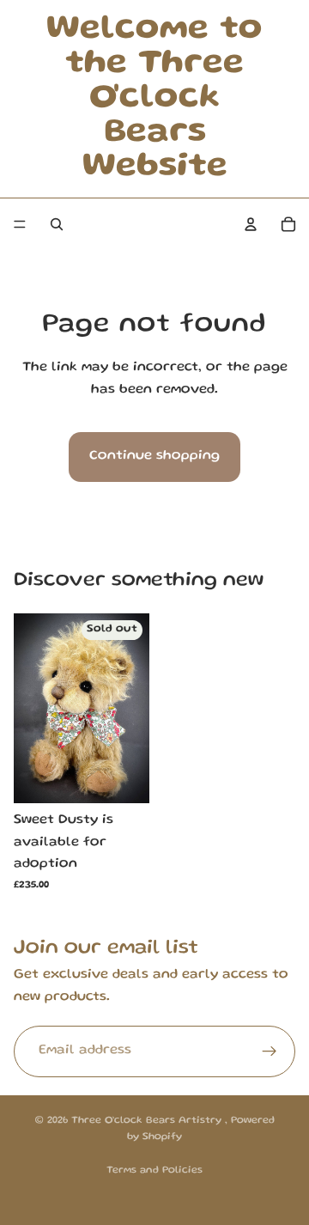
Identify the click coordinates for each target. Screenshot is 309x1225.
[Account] (251, 224)
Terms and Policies (154, 1170)
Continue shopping (154, 456)
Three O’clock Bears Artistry (148, 1120)
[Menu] (19, 224)
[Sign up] (269, 1051)
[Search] (57, 224)
